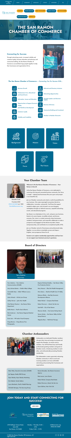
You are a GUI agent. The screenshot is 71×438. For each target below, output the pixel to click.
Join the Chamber (62, 10)
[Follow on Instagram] (63, 435)
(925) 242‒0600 (55, 427)
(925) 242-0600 (13, 204)
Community (27, 2)
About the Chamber (40, 10)
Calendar (20, 10)
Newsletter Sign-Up (22, 16)
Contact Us (32, 16)
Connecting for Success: (8, 2)
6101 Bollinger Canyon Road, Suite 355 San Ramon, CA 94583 (15, 427)
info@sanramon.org (55, 425)
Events (45, 2)
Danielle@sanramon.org (16, 206)
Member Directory (29, 10)
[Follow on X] (58, 435)
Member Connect (51, 10)
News (18, 2)
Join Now (35, 406)
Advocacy (36, 2)
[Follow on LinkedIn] (61, 435)
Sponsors (54, 2)
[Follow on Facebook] (56, 435)
